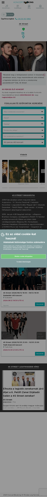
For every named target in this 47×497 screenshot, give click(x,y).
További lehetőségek (23, 262)
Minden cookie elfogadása (23, 256)
